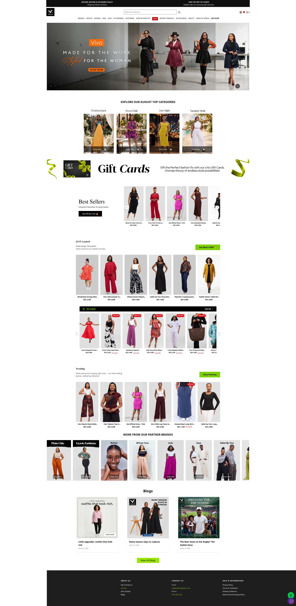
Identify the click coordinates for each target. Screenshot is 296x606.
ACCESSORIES (181, 18)
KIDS (110, 18)
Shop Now (97, 149)
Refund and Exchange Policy (234, 594)
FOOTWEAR (129, 18)
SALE (155, 19)
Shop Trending (209, 374)
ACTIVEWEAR (118, 18)
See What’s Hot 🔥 (90, 213)
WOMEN (97, 18)
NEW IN (89, 18)
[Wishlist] (244, 12)
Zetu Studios (126, 591)
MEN (104, 18)
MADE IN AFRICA (202, 18)
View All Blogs (148, 560)
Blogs (123, 594)
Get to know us (126, 585)
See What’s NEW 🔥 (207, 247)
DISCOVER (215, 18)
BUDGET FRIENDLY (167, 18)
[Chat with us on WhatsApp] (291, 595)
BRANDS (81, 18)
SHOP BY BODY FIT (143, 18)
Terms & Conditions (230, 588)
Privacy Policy (228, 585)
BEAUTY (191, 18)
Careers (124, 588)
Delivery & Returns (230, 591)
